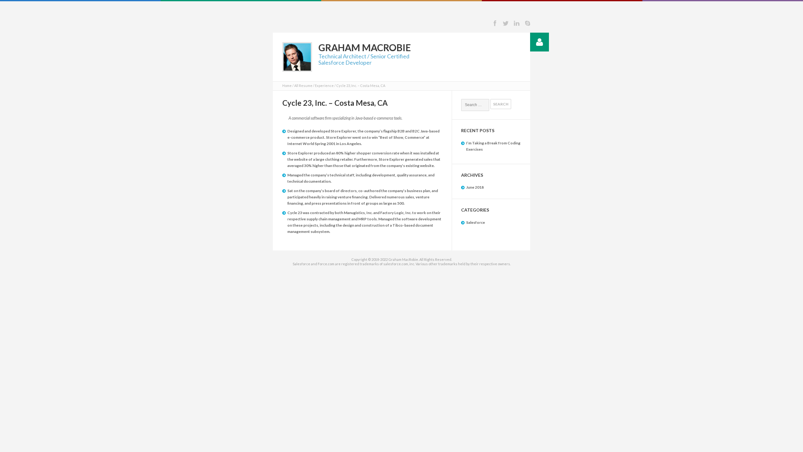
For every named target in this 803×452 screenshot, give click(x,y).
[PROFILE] (539, 42)
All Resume (303, 85)
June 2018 (475, 187)
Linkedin (516, 23)
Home (287, 85)
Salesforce (475, 222)
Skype (527, 23)
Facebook (494, 23)
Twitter (505, 23)
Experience (324, 85)
